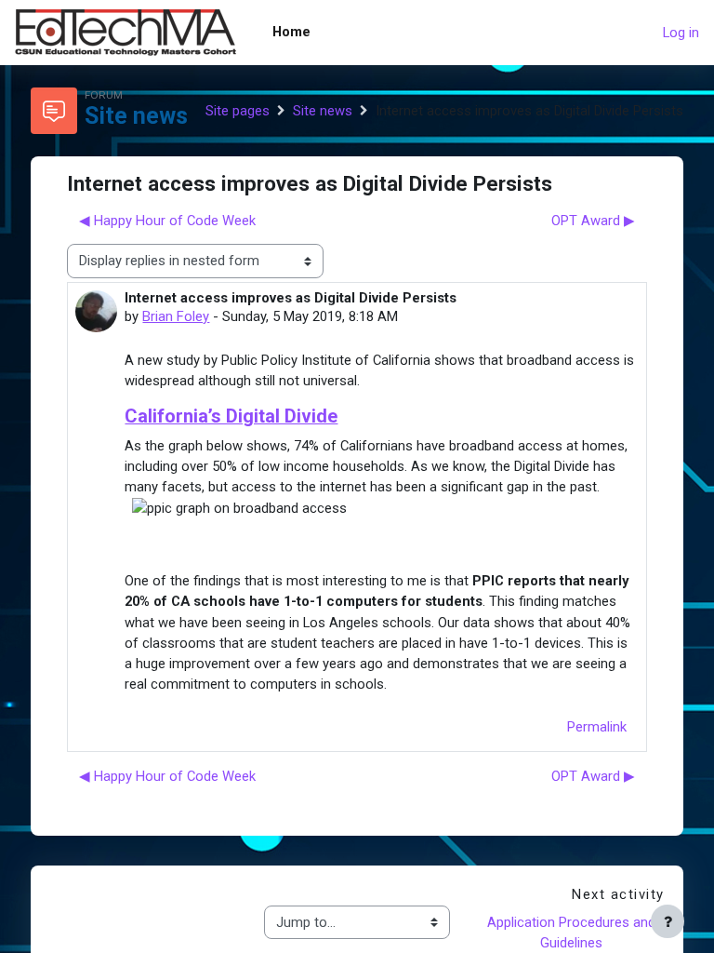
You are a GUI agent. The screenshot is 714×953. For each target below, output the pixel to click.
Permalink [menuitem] (597, 726)
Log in (681, 32)
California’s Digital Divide (231, 416)
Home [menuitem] (291, 31)
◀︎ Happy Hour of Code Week (167, 220)
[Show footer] (667, 921)
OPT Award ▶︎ (593, 220)
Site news (322, 110)
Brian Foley (175, 316)
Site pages (237, 110)
